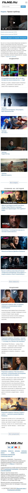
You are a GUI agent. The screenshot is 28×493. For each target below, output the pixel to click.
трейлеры (4, 451)
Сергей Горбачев (6, 470)
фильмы (17, 451)
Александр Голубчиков (11, 469)
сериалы (24, 451)
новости (10, 451)
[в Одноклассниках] (19, 447)
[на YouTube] (15, 447)
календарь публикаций (8, 454)
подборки (24, 452)
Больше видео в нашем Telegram (14, 38)
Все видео (14, 182)
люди (12, 452)
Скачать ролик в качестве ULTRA (9, 32)
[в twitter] (12, 447)
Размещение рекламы (14, 490)
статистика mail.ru (6, 456)
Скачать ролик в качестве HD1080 (9, 34)
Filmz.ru (12, 464)
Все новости (14, 281)
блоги (2, 452)
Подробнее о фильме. (10, 56)
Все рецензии (14, 434)
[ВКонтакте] (9, 447)
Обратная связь (21, 488)
